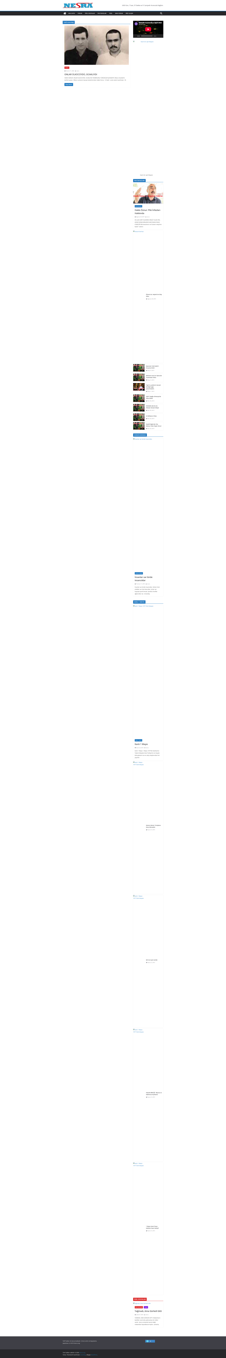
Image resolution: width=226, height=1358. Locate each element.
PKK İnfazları (102, 13)
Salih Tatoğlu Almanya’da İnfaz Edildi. (153, 397)
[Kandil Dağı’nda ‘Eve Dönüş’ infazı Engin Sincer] (139, 426)
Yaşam (146, 1307)
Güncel (67, 67)
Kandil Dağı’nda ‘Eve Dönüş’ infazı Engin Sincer (153, 425)
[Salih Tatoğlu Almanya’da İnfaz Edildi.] (139, 398)
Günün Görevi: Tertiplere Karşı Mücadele (153, 826)
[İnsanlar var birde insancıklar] (148, 504)
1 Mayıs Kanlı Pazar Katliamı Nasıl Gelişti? (152, 1227)
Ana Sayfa (71, 13)
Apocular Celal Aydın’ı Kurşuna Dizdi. (152, 367)
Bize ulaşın (129, 13)
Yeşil (110, 13)
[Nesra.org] (65, 13)
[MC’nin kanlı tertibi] (139, 961)
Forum (80, 13)
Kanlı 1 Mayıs (138, 740)
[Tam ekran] (161, 36)
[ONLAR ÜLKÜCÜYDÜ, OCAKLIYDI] (96, 45)
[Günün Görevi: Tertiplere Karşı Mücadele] (139, 827)
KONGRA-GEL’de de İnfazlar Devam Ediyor (152, 407)
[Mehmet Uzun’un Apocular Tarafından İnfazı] (139, 378)
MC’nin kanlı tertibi (151, 960)
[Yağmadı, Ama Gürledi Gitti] (148, 1303)
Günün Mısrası (138, 573)
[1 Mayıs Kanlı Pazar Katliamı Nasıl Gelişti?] (139, 1228)
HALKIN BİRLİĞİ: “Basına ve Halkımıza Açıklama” (154, 1093)
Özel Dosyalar (90, 13)
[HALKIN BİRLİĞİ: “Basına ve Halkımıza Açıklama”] (139, 1095)
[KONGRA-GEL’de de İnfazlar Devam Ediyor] (139, 408)
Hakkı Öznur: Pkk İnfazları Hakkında (147, 212)
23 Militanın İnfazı (151, 416)
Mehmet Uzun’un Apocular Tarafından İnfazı (154, 376)
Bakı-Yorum (119, 13)
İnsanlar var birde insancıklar (143, 579)
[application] (148, 29)
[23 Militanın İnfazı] (139, 417)
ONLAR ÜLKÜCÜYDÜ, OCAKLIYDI (80, 74)
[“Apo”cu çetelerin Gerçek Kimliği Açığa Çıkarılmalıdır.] (139, 388)
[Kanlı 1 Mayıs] (148, 671)
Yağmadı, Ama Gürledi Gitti (148, 1311)
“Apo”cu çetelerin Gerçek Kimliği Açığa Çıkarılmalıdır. (153, 387)
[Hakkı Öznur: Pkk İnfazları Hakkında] (148, 193)
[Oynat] (135, 36)
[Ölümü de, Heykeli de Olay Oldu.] (139, 296)
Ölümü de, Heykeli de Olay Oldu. (154, 295)
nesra (77, 71)
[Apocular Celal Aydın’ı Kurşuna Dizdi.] (139, 368)
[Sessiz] (158, 36)
